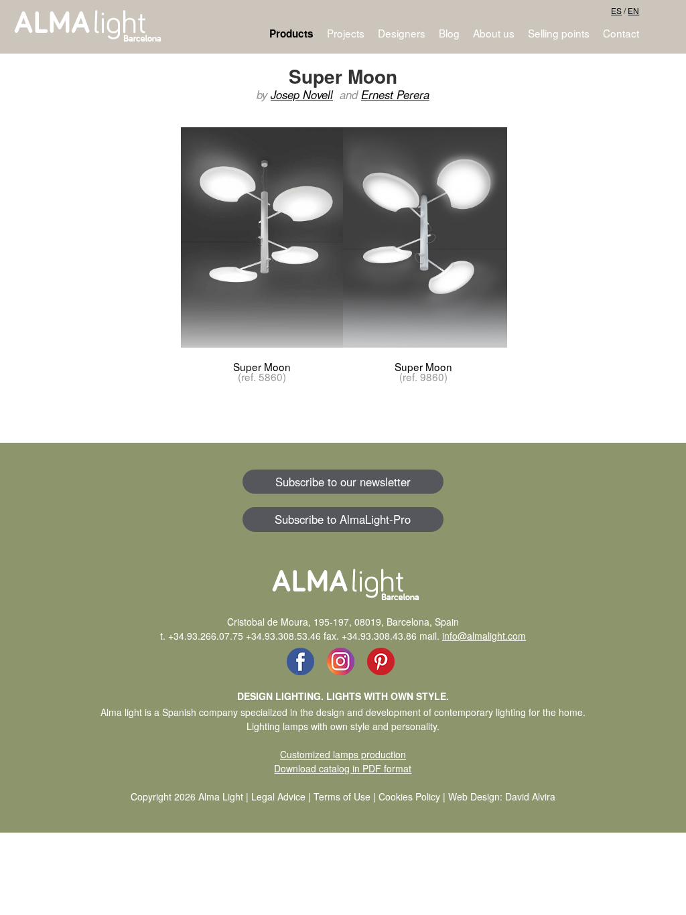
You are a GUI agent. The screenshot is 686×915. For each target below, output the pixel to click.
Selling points (559, 32)
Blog (449, 32)
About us (493, 32)
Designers (401, 32)
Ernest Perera (395, 94)
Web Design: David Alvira (501, 796)
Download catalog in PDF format (342, 768)
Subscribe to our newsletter (343, 482)
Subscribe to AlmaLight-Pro (343, 519)
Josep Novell (302, 94)
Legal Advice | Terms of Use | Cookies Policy (345, 796)
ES (616, 10)
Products (291, 33)
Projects (345, 32)
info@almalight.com (484, 635)
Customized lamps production (343, 754)
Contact (621, 32)
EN (633, 10)
